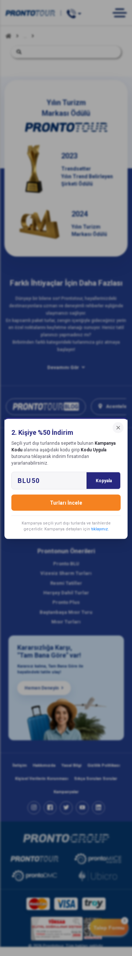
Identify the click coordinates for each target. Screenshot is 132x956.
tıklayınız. (100, 528)
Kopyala (104, 480)
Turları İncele (66, 502)
